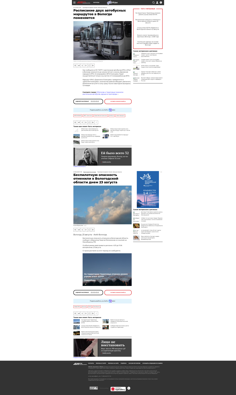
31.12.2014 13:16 (77, 7)
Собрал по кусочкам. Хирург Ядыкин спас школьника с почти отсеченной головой (151, 219)
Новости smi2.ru (79, 166)
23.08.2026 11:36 (77, 172)
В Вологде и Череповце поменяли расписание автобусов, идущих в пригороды (103, 93)
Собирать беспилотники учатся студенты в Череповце (119, 326)
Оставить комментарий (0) (118, 101)
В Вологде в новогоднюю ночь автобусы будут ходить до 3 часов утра (120, 130)
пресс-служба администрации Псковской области (88, 61)
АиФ (85, 225)
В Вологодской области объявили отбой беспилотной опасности (119, 321)
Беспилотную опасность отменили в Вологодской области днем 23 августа (147, 21)
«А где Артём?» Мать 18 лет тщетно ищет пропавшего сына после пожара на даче (151, 232)
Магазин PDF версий (134, 363)
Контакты (91, 363)
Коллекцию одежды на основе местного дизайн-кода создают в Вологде (148, 43)
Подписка (123, 363)
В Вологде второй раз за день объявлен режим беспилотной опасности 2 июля (90, 333)
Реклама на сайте (113, 363)
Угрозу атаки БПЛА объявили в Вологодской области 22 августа (148, 28)
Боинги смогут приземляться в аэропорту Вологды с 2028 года (148, 36)
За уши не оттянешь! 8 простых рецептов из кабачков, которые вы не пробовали (152, 225)
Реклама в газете (101, 363)
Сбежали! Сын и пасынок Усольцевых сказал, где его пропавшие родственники (152, 55)
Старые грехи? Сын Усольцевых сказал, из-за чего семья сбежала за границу (151, 61)
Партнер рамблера (104, 388)
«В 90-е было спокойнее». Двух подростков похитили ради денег (150, 66)
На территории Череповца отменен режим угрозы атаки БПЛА (147, 13)
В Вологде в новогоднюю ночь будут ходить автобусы (90, 141)
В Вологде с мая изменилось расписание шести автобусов (89, 129)
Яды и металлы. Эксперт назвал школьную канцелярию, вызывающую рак (150, 238)
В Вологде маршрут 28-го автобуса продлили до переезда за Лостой (90, 136)
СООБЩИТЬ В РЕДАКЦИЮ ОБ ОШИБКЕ (152, 363)
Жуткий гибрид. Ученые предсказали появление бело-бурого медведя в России (152, 79)
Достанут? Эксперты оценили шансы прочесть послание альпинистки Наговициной (151, 213)
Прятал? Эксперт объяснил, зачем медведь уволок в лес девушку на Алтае (151, 73)
